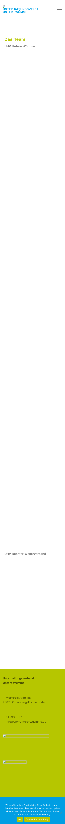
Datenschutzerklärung (37, 819)
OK (19, 819)
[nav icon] (59, 9)
